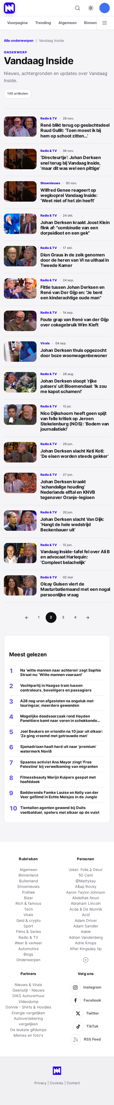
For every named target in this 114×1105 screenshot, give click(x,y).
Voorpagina (17, 22)
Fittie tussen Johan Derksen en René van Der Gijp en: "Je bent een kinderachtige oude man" (72, 292)
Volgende (88, 617)
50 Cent (86, 875)
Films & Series (28, 931)
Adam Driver (86, 920)
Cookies (56, 1083)
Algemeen (67, 22)
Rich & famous (28, 903)
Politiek (28, 892)
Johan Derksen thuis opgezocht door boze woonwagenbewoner (73, 352)
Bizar (28, 898)
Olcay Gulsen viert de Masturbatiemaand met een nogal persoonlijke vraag (75, 589)
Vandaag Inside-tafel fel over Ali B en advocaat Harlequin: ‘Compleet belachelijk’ (75, 557)
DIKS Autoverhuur (28, 996)
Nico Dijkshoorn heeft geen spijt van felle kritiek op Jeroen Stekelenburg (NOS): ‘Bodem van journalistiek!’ (74, 421)
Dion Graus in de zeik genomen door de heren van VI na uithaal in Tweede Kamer (74, 260)
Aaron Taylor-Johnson (85, 892)
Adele (86, 931)
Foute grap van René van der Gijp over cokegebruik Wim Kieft (74, 322)
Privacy (40, 1083)
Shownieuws (50, 183)
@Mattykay (86, 881)
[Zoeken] (77, 8)
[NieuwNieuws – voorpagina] (9, 8)
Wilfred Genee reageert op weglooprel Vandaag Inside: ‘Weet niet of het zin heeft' (69, 195)
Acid (86, 914)
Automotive (28, 949)
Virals (45, 343)
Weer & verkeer (28, 943)
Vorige (27, 617)
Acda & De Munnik (85, 909)
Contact (73, 1083)
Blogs (28, 954)
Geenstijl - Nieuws (28, 990)
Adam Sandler (85, 926)
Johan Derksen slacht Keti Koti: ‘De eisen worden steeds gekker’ (74, 453)
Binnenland (94, 22)
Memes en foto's (28, 1035)
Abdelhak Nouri (85, 898)
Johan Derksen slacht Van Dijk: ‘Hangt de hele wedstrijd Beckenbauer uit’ (72, 524)
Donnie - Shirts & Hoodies (28, 1007)
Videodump (28, 1001)
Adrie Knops (85, 943)
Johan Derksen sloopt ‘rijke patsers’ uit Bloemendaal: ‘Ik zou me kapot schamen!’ (73, 386)
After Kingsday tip (86, 949)
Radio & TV (48, 118)
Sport (28, 926)
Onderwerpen (28, 960)
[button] (86, 960)
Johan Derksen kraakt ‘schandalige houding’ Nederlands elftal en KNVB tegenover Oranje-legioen (67, 489)
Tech (28, 909)
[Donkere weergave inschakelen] (91, 8)
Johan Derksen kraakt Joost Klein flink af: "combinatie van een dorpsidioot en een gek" (75, 228)
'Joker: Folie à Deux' (85, 869)
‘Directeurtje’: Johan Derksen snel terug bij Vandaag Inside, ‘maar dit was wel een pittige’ (70, 163)
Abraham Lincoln (86, 903)
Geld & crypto (28, 920)
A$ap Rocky (86, 886)
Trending (43, 22)
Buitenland (28, 881)
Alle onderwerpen (18, 40)
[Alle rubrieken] (104, 23)
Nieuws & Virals (28, 984)
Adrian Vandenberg (86, 937)
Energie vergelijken (28, 1013)
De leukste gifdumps (28, 1030)
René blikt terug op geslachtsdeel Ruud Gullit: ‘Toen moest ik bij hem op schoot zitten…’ (75, 130)
